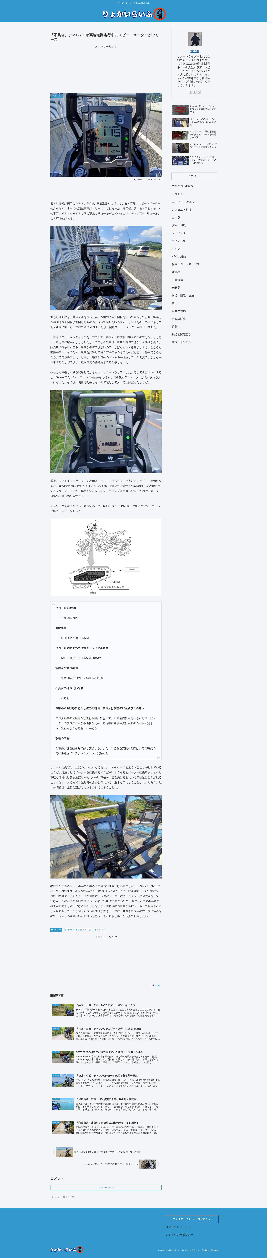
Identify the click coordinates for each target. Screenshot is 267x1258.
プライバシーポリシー (179, 1234)
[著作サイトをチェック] (190, 92)
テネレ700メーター (85, 930)
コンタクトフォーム (177, 1226)
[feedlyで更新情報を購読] (194, 92)
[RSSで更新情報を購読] (199, 92)
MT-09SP (70, 930)
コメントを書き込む (106, 1187)
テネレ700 (57, 930)
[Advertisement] (106, 68)
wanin (195, 51)
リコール (100, 930)
